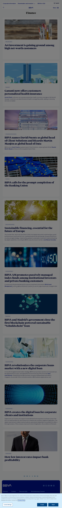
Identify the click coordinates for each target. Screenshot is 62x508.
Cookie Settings (8, 504)
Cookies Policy (21, 500)
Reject (53, 504)
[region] (31, 500)
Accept (42, 504)
